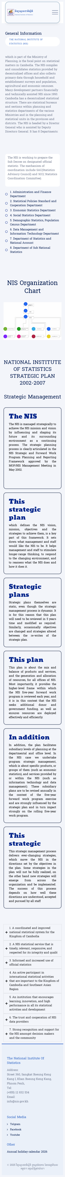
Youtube (15, 1135)
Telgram (15, 1124)
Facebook (15, 1129)
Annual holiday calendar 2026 (27, 1151)
